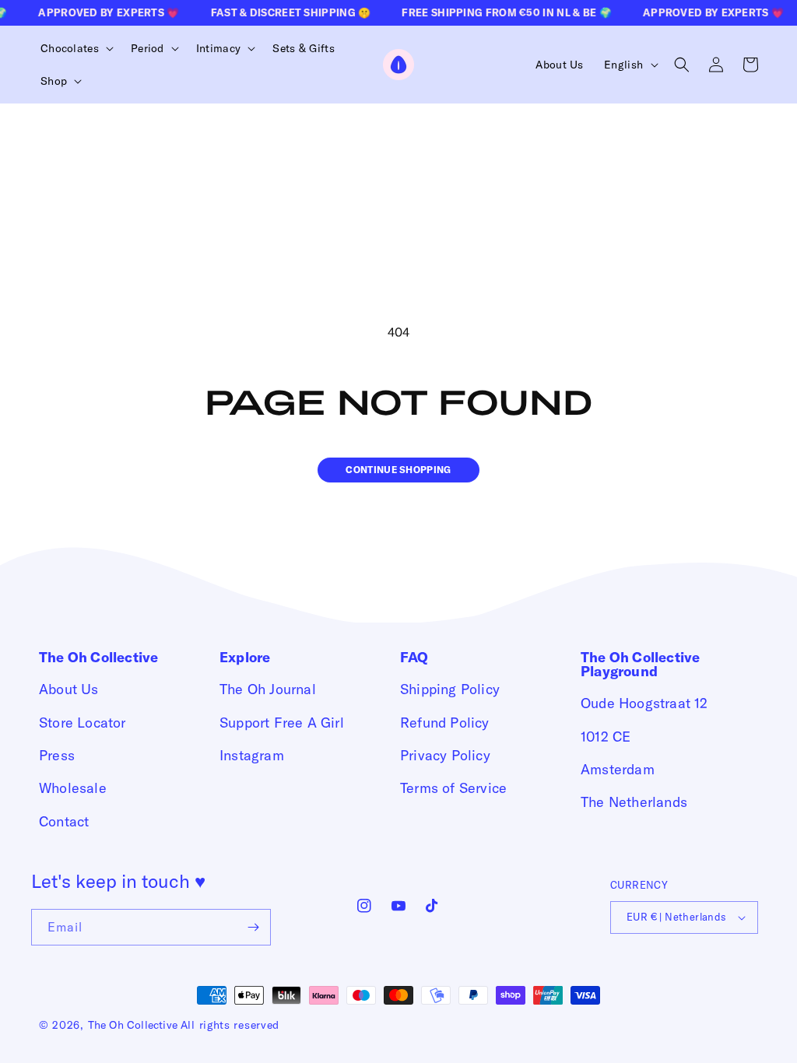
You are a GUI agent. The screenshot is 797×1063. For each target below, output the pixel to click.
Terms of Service (453, 788)
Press (57, 755)
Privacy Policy (445, 755)
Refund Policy (445, 722)
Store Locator (82, 722)
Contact (64, 821)
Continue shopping (398, 469)
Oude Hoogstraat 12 (644, 703)
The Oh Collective (132, 1025)
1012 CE (605, 737)
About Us (69, 689)
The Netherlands (634, 802)
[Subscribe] (253, 927)
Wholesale (73, 788)
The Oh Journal (267, 689)
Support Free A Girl (281, 722)
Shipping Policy (450, 689)
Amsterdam (618, 769)
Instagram (251, 755)
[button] (75, 48)
